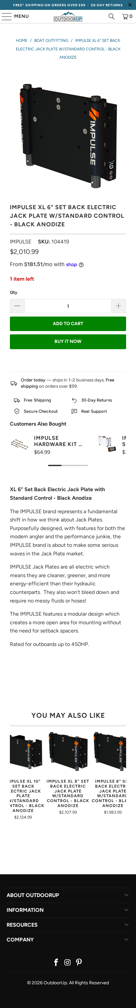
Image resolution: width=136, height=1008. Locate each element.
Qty (13, 292)
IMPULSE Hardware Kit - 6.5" (57, 441)
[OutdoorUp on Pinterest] (79, 963)
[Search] (111, 16)
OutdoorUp (55, 983)
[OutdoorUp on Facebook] (56, 963)
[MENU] (3, 16)
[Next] (123, 774)
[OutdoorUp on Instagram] (68, 963)
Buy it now (68, 341)
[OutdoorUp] (68, 16)
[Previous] (13, 774)
